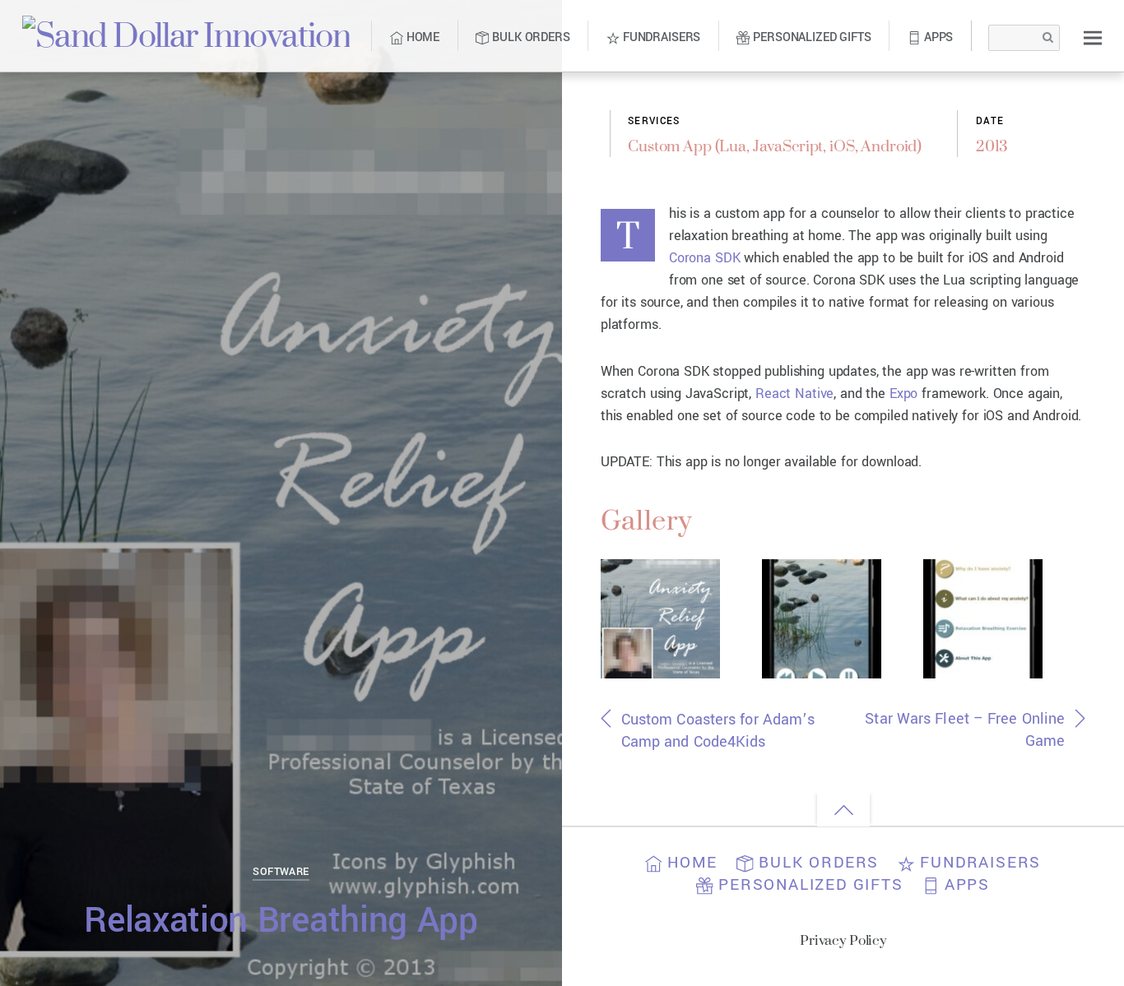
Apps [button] (964, 885)
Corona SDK (705, 257)
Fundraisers (660, 37)
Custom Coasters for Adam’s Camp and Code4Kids (718, 730)
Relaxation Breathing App (280, 921)
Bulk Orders (529, 37)
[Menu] (1093, 37)
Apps (937, 37)
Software (281, 871)
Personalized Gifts (810, 37)
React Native (794, 393)
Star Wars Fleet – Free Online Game (965, 730)
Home (421, 37)
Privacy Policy (843, 939)
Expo (903, 393)
